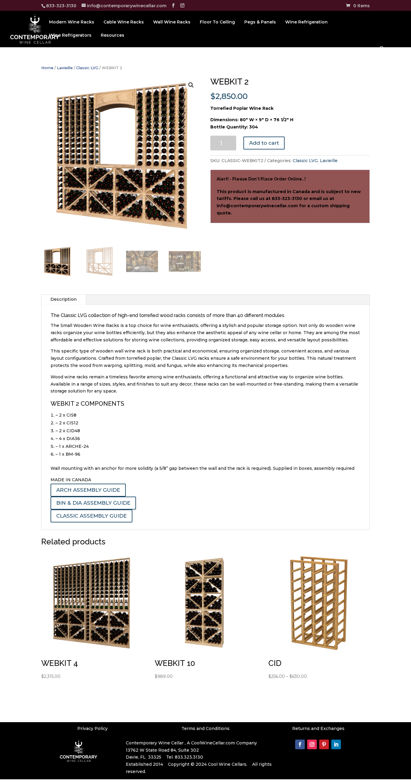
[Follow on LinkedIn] (336, 744)
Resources (112, 35)
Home (47, 68)
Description (64, 299)
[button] (191, 85)
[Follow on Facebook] (300, 744)
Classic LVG (87, 68)
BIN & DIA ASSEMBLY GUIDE (93, 503)
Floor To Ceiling (217, 22)
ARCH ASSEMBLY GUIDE (88, 490)
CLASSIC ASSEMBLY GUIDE (91, 516)
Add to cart (264, 143)
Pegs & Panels (260, 22)
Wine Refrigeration (306, 22)
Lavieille (65, 68)
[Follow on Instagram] (312, 744)
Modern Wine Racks (71, 22)
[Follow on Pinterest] (324, 744)
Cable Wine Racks (124, 22)
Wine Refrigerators (70, 35)
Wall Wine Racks (171, 22)
